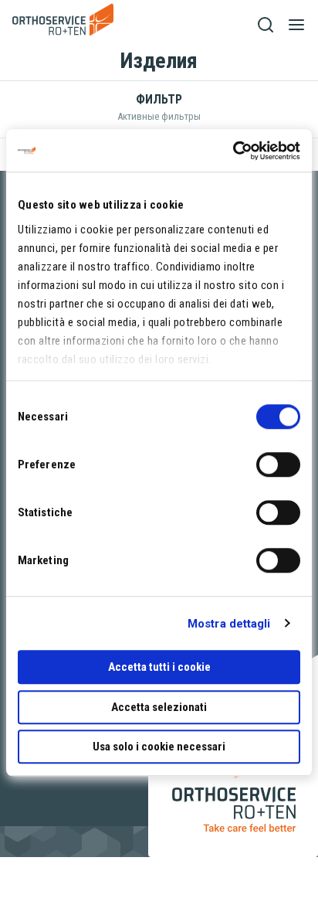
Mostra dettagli (229, 624)
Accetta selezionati (159, 707)
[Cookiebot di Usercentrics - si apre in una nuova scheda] (232, 151)
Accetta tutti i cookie (159, 667)
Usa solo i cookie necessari (159, 747)
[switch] (278, 464)
